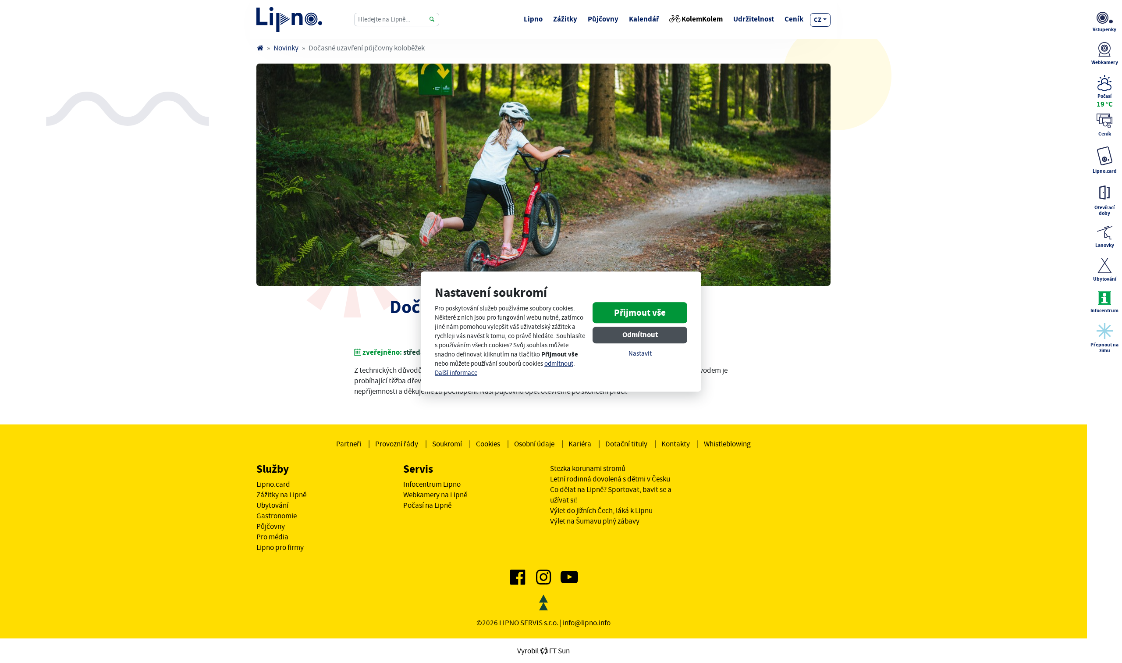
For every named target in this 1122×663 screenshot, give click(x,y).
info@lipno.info (587, 622)
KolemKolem (702, 19)
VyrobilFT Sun (543, 651)
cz (817, 19)
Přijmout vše (640, 313)
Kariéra (579, 444)
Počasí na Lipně (427, 505)
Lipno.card (273, 484)
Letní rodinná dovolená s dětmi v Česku (610, 479)
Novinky (285, 48)
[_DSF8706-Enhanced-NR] (543, 175)
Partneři (348, 444)
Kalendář (644, 19)
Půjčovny (603, 19)
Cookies (488, 444)
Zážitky (565, 19)
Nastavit (640, 354)
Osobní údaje (534, 444)
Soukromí (447, 444)
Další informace (456, 373)
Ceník (794, 19)
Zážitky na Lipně (281, 494)
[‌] (517, 580)
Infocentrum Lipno (432, 484)
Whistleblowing (727, 444)
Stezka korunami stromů (587, 468)
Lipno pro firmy (280, 547)
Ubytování (272, 505)
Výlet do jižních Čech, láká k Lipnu (601, 510)
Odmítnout (640, 335)
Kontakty (675, 444)
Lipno (533, 19)
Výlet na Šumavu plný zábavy (594, 521)
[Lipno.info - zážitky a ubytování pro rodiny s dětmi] (259, 48)
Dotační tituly (626, 444)
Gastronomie (276, 515)
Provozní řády (396, 444)
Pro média (272, 537)
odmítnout (558, 364)
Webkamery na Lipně (435, 494)
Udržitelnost (753, 19)
